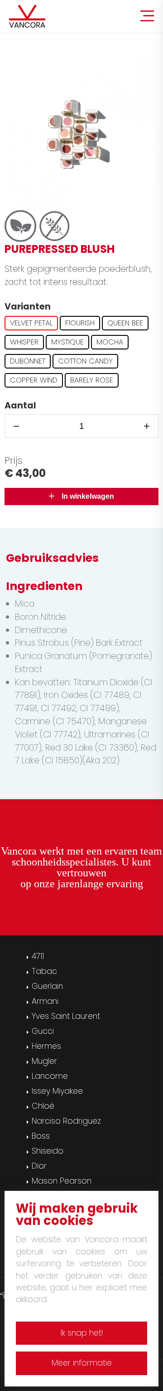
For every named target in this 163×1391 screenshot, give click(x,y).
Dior (39, 1165)
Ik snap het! (82, 1332)
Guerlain (47, 986)
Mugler (44, 1061)
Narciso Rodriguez (66, 1121)
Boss (41, 1135)
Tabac (44, 971)
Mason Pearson (61, 1180)
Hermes (46, 1046)
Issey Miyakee (57, 1091)
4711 (38, 956)
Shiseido (47, 1150)
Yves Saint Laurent (66, 1016)
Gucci (43, 1031)
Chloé (43, 1106)
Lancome (50, 1076)
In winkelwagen (84, 496)
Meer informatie (82, 1362)
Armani (45, 1001)
